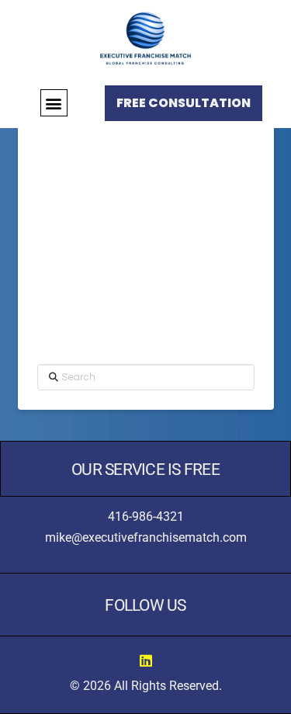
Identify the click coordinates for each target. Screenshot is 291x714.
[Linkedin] (146, 660)
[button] (54, 102)
